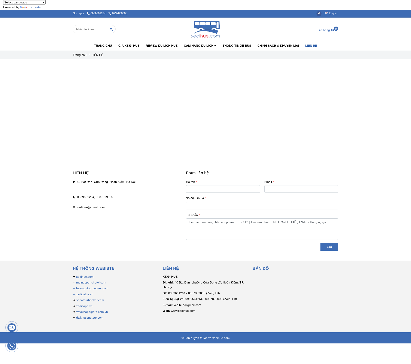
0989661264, (86, 197)
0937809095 (119, 13)
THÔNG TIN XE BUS (237, 45)
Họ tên (190, 181)
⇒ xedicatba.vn (83, 294)
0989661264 (98, 13)
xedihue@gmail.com (91, 207)
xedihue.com (85, 276)
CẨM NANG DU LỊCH (199, 45)
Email (268, 181)
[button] (332, 13)
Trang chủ (79, 55)
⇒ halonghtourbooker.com (90, 288)
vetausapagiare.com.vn (92, 311)
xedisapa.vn (84, 306)
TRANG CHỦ (103, 45)
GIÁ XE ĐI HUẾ (128, 45)
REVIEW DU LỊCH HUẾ (161, 45)
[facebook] (320, 13)
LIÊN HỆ (311, 45)
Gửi (329, 247)
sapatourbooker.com (89, 300)
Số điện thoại (195, 198)
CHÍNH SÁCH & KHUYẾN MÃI (278, 45)
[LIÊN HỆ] (205, 29)
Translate (34, 7)
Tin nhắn (192, 215)
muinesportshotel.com (91, 282)
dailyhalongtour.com (89, 317)
